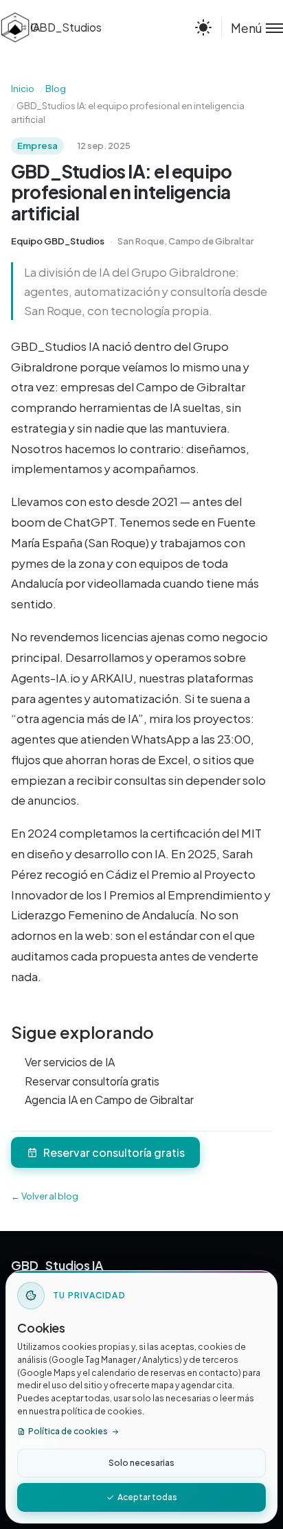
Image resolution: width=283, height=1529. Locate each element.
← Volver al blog (44, 1196)
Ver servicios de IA (70, 1062)
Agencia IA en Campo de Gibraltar (109, 1099)
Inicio (22, 88)
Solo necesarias (141, 1463)
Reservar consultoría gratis (92, 1081)
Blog (55, 88)
